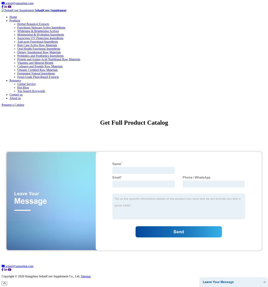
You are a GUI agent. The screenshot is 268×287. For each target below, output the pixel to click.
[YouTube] (9, 6)
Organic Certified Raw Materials (37, 70)
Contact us (16, 94)
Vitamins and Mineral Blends (35, 62)
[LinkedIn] (5, 6)
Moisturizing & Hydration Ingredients (40, 34)
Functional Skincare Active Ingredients (41, 27)
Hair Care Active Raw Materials (37, 45)
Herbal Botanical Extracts (33, 24)
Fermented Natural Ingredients (36, 73)
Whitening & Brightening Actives (38, 31)
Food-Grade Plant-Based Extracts (38, 77)
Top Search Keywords (31, 91)
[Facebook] (3, 6)
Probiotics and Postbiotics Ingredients (40, 55)
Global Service (26, 84)
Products (14, 20)
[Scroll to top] (4, 283)
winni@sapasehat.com (19, 3)
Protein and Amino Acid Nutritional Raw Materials (48, 59)
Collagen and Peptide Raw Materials (40, 66)
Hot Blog (23, 87)
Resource (15, 80)
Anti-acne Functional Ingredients (37, 41)
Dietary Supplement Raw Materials (39, 52)
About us (15, 98)
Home (13, 17)
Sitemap (86, 276)
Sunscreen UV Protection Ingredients (40, 38)
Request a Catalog (13, 104)
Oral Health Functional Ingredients (38, 48)
